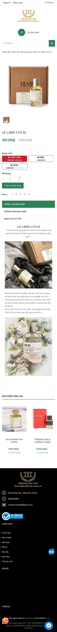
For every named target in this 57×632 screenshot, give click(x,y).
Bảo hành (5, 542)
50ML (41, 158)
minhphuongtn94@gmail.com (20, 505)
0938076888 (13, 499)
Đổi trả (4, 547)
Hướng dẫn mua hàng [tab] (15, 211)
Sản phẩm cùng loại (12, 396)
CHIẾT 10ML (14, 158)
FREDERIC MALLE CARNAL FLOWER (43, 440)
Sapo (48, 618)
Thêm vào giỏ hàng (13, 185)
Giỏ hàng (32, 29)
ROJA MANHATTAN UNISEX (14, 440)
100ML (14, 166)
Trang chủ (6, 52)
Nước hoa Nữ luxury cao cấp (24, 52)
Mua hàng (6, 557)
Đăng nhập (17, 3)
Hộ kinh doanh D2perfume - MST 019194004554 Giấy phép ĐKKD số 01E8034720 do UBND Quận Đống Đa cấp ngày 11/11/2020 (28, 625)
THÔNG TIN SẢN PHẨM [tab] (14, 204)
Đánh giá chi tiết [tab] (13, 219)
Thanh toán (6, 533)
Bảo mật (5, 552)
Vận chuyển (6, 538)
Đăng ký (6, 3)
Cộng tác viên (7, 561)
